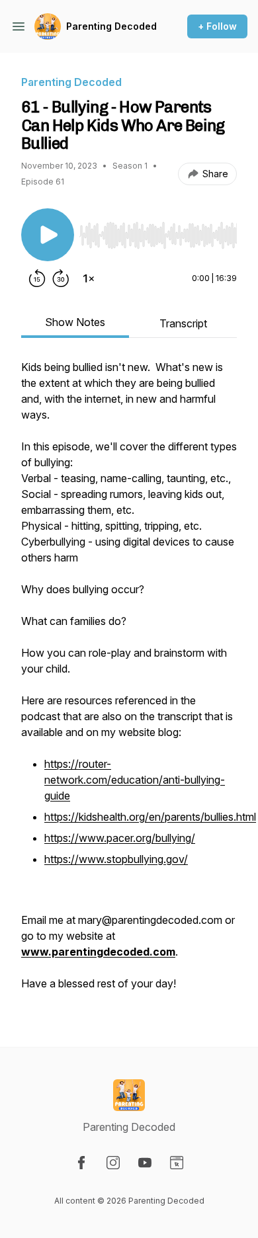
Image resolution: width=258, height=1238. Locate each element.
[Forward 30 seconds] (61, 278)
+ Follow (217, 26)
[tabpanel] (129, 682)
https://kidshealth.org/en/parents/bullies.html (150, 816)
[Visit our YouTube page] (144, 1162)
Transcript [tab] (183, 323)
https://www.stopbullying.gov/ (116, 859)
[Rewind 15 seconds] (37, 278)
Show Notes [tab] (75, 322)
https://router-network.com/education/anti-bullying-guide (134, 779)
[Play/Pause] (47, 234)
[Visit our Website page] (176, 1162)
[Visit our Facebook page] (81, 1162)
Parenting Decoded (111, 26)
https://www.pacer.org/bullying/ (119, 838)
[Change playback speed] (88, 278)
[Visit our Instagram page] (113, 1162)
